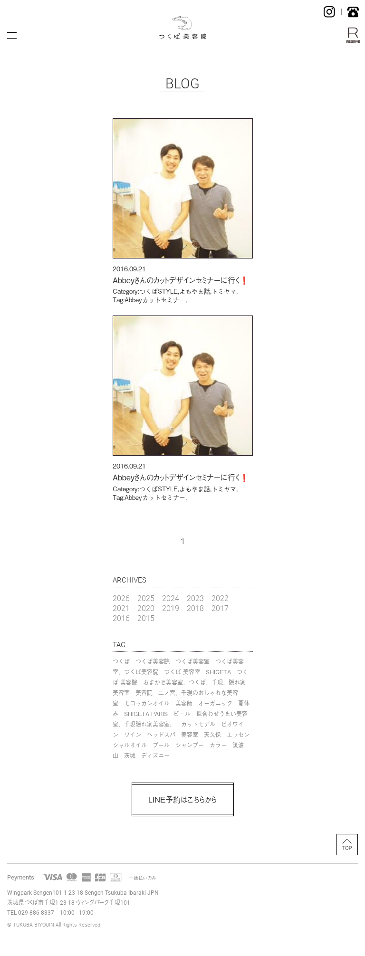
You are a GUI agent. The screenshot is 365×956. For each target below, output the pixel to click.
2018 (195, 608)
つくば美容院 (152, 661)
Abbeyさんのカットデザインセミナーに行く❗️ (181, 280)
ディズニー (155, 755)
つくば (121, 661)
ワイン (132, 734)
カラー (218, 745)
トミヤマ (223, 291)
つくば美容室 (192, 661)
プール (161, 745)
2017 (220, 608)
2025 (145, 598)
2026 (121, 598)
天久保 (212, 734)
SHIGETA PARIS (146, 713)
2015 (145, 618)
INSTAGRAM (329, 12)
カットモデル (198, 724)
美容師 (183, 703)
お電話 (353, 12)
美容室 (189, 734)
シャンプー (189, 745)
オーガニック (215, 703)
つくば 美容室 (182, 672)
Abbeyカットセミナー (155, 299)
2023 (195, 598)
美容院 (144, 692)
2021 (121, 608)
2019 (170, 608)
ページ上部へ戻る (347, 844)
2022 (220, 598)
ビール (182, 713)
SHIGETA (218, 672)
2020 (145, 608)
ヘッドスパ (161, 734)
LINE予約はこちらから (182, 799)
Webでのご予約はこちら (353, 35)
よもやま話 (194, 291)
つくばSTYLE (158, 291)
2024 (170, 598)
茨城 (129, 755)
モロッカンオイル (147, 703)
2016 (121, 618)
